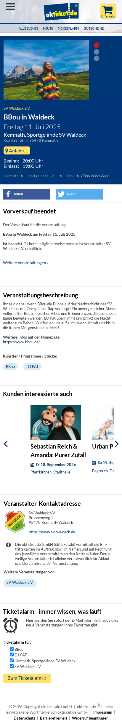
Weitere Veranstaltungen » (26, 262)
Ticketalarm (68, 28)
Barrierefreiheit (53, 718)
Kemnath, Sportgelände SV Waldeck (45, 660)
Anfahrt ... (18, 150)
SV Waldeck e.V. (17, 108)
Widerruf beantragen (90, 718)
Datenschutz (24, 718)
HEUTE (48, 28)
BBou (69, 175)
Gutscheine (94, 28)
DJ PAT (32, 366)
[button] (26, 194)
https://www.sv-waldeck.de (52, 532)
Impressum (102, 712)
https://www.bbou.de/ (21, 341)
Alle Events (28, 28)
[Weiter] (117, 443)
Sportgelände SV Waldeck (47, 175)
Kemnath (11, 175)
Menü (10, 6)
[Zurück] (6, 443)
